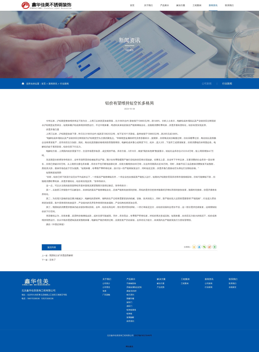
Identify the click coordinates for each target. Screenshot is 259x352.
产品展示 (164, 5)
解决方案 (180, 5)
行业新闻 (227, 83)
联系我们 (229, 5)
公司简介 (106, 283)
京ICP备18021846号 (143, 335)
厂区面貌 (106, 294)
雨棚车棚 (130, 298)
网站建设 (129, 346)
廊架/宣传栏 (132, 291)
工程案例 (197, 5)
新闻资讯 (213, 5)
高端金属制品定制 (134, 287)
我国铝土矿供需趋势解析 (61, 255)
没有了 (52, 259)
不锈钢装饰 (131, 283)
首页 (132, 5)
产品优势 (160, 287)
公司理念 (106, 287)
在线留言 (232, 287)
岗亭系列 (130, 321)
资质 (104, 291)
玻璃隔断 (130, 317)
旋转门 (129, 302)
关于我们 (148, 5)
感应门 (129, 306)
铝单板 (129, 313)
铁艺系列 (130, 294)
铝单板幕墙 (131, 310)
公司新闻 (207, 83)
